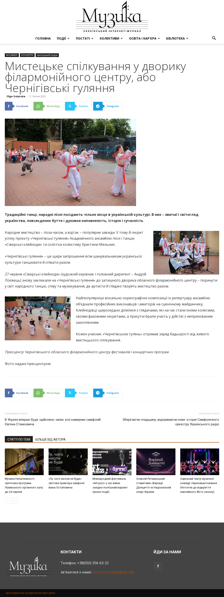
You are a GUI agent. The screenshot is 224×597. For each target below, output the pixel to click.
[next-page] (14, 500)
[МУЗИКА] (112, 16)
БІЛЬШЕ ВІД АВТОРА (50, 439)
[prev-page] (7, 500)
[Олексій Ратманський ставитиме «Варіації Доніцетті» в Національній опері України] (155, 461)
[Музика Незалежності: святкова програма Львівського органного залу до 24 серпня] (24, 461)
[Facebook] (158, 566)
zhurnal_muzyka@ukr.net (113, 572)
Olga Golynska (16, 96)
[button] (214, 38)
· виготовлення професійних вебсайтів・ (31, 593)
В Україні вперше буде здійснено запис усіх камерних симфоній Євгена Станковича (53, 422)
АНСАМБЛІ (12, 55)
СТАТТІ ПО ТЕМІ (18, 439)
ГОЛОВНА (43, 38)
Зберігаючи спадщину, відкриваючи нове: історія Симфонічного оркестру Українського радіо (170, 422)
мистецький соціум (47, 55)
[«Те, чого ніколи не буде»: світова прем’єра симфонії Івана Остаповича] (68, 461)
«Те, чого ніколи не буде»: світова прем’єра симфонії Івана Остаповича (66, 483)
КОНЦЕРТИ (27, 55)
